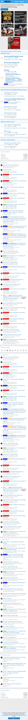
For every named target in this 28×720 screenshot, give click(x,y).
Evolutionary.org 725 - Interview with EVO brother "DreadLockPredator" (14, 631)
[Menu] (2, 1)
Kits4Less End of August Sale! (10, 262)
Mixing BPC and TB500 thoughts (11, 329)
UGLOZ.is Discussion (10, 75)
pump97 (25, 158)
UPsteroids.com (9, 82)
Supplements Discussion (11, 93)
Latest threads (5, 539)
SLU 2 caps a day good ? (9, 626)
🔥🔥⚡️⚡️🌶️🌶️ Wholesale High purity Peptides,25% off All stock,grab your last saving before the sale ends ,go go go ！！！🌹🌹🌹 (14, 296)
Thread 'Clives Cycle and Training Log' (12, 683)
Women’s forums (7, 59)
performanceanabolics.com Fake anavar (13, 303)
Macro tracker (7, 109)
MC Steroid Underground (11, 62)
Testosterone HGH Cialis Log (13, 279)
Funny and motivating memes (10, 146)
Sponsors (7, 70)
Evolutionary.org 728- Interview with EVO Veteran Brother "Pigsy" (14, 205)
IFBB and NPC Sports (8, 122)
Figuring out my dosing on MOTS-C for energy (14, 307)
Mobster (20, 59)
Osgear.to (20, 79)
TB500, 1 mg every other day (10, 251)
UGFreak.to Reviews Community (13, 78)
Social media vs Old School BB (10, 128)
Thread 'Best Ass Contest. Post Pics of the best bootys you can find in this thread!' (14, 657)
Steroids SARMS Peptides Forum (13, 56)
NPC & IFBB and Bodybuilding (12, 125)
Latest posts (4, 163)
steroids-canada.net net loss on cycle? (12, 334)
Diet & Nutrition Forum (10, 106)
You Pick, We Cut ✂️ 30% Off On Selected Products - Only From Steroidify (13, 211)
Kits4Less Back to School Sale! (10, 615)
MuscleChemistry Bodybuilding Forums (14, 90)
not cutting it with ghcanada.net (11, 642)
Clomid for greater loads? (9, 96)
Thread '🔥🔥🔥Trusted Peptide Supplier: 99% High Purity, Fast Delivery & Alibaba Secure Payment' (14, 665)
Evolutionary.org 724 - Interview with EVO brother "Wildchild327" (14, 647)
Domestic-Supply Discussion (12, 73)
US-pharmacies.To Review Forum (13, 74)
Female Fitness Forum (10, 113)
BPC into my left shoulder (9, 637)
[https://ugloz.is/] (7, 17)
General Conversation (8, 140)
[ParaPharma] (14, 43)
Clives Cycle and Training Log (13, 318)
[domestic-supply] (21, 17)
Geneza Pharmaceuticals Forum (12, 77)
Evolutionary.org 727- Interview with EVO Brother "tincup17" (14, 448)
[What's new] (26, 1)
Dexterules (12, 135)
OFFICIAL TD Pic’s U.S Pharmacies (13, 84)
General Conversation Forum (12, 143)
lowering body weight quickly (10, 116)
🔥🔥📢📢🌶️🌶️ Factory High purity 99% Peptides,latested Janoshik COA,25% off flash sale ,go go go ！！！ (14, 245)
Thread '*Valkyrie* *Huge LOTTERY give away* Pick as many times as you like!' (14, 672)
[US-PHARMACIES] (7, 30)
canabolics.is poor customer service (11, 284)
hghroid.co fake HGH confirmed (11, 65)
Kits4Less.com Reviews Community (14, 81)
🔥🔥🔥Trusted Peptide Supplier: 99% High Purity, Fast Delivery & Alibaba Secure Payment (15, 227)
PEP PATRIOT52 (13, 103)
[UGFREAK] (21, 30)
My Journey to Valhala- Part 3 (12, 102)
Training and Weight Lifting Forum (14, 99)
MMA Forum (7, 131)
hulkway (22, 96)
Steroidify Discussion (10, 79)
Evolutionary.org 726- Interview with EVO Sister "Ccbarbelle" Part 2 (14, 340)
